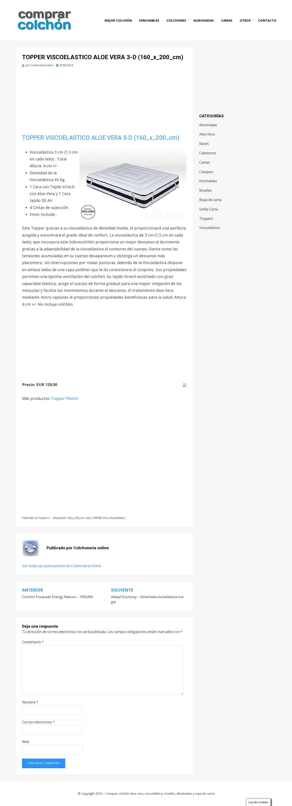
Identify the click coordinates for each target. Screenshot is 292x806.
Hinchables (149, 20)
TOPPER (97, 518)
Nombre (30, 702)
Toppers (43, 518)
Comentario (33, 642)
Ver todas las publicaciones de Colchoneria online (61, 566)
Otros (245, 20)
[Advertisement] (104, 102)
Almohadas (203, 20)
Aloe (88, 518)
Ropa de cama (210, 199)
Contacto (267, 20)
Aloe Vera (207, 134)
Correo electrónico (38, 722)
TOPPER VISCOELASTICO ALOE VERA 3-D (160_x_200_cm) (100, 137)
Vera (105, 518)
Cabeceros (207, 153)
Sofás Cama (208, 209)
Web (25, 741)
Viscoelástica (209, 227)
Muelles (205, 190)
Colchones (176, 20)
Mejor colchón (118, 20)
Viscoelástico (117, 518)
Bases (204, 143)
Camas (226, 20)
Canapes (206, 171)
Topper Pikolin (64, 398)
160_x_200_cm (75, 518)
